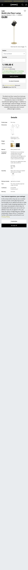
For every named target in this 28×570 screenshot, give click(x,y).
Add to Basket (14, 76)
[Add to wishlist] (25, 11)
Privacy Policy (5, 217)
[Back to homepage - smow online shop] (14, 5)
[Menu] (2, 5)
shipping (7, 69)
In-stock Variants (14, 81)
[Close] (26, 1)
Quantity (4, 57)
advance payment (10, 85)
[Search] (22, 5)
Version (4, 50)
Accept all (14, 225)
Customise (14, 221)
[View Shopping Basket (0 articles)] (26, 5)
